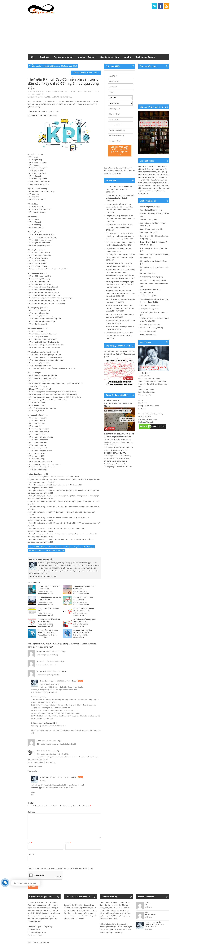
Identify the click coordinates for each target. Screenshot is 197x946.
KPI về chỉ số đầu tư (36, 207)
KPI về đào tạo (34, 165)
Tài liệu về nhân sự (63, 57)
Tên (30, 843)
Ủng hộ (127, 57)
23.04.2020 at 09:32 (53, 671)
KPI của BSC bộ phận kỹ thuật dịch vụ (42, 334)
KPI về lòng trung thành (37, 173)
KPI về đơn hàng (35, 225)
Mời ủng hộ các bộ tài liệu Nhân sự (118, 456)
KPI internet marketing (37, 199)
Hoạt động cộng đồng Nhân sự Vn (152, 254)
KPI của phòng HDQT (36, 456)
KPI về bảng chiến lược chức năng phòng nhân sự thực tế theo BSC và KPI (56, 383)
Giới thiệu (44, 57)
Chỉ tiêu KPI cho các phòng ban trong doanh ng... (83, 609)
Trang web (31, 854)
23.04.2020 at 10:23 (63, 681)
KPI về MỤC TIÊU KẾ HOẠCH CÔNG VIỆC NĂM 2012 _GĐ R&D (52, 368)
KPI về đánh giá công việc (38, 168)
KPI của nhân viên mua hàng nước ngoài (43, 287)
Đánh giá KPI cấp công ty (38, 386)
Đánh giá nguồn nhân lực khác (40, 181)
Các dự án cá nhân (109, 57)
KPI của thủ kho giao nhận (38, 324)
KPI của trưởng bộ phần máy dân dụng (43, 339)
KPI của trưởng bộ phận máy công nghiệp (44, 342)
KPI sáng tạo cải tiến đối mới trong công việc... (49, 620)
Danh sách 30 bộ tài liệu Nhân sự (118, 458)
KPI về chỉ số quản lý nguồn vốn (40, 209)
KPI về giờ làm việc (36, 170)
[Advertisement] (98, 33)
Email (67, 843)
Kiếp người (144, 258)
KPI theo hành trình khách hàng (64, 512)
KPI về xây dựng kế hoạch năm (40, 245)
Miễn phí (90, 547)
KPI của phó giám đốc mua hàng (40, 284)
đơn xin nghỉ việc (154, 177)
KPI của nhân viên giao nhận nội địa (42, 321)
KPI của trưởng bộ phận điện (39, 363)
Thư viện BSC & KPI (147, 305)
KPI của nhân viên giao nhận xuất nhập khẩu (45, 318)
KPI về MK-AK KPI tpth (37, 403)
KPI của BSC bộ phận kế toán (39, 253)
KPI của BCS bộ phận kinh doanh (41, 240)
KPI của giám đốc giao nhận (39, 313)
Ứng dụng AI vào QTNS (148, 324)
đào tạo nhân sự (151, 172)
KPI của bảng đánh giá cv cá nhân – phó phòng (46, 360)
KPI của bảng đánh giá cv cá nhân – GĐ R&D (45, 357)
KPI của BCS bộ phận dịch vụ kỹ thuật (42, 237)
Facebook (160, 6)
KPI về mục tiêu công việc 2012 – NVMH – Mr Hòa (47, 303)
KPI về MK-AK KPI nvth (37, 405)
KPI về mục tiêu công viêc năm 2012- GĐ (44, 292)
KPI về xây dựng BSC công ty (39, 279)
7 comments (38, 94)
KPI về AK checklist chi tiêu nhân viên (42, 408)
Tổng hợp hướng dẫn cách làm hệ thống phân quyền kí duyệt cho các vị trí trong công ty (120, 293)
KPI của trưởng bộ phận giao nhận (41, 316)
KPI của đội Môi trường (37, 423)
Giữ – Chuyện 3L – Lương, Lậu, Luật (153, 248)
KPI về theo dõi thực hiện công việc (41, 467)
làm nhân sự (161, 166)
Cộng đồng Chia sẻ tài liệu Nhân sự (119, 467)
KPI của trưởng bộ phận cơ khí (40, 365)
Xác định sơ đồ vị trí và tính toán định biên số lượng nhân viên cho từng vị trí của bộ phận (120, 308)
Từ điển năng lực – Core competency (153, 312)
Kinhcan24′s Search (77, 918)
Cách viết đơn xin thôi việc (149, 229)
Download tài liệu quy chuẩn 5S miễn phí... (84, 587)
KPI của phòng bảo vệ (37, 421)
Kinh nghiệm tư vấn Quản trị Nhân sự (153, 261)
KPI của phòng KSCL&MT (38, 418)
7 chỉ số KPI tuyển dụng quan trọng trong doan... (84, 620)
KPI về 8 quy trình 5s (36, 411)
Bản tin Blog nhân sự (147, 207)
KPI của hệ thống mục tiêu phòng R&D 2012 (45, 354)
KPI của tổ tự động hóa (37, 453)
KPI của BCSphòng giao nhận (39, 310)
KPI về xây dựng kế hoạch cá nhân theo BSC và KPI (47, 400)
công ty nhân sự (159, 191)
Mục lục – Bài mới (86, 57)
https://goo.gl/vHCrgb (49, 692)
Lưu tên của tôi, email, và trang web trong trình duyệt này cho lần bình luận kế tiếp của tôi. (60, 868)
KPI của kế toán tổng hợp (38, 266)
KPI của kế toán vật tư (37, 261)
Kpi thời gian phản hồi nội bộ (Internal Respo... (49, 598)
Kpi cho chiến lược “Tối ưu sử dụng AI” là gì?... (49, 587)
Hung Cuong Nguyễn (55, 91)
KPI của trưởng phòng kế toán (40, 255)
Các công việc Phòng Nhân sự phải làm (154, 213)
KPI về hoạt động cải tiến (38, 179)
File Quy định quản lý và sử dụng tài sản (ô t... (83, 598)
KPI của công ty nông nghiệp (39, 381)
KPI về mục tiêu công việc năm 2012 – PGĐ (44, 295)
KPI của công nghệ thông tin (39, 429)
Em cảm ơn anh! (150, 914)
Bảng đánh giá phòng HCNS (39, 184)
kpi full (82, 547)
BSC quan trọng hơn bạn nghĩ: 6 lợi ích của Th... (82, 631)
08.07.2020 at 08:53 (63, 777)
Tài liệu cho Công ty (145, 57)
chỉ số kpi (74, 547)
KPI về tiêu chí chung (36, 459)
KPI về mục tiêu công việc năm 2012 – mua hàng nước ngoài (51, 298)
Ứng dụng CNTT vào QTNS (150, 328)
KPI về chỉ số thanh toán (37, 212)
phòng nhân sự (150, 166)
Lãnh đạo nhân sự (146, 273)
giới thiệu (113, 929)
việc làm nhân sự (151, 188)
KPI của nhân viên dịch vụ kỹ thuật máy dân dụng (47, 345)
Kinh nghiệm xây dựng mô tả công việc (154, 267)
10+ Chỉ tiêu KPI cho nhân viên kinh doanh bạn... (48, 631)
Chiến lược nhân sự (147, 232)
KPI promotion (34, 197)
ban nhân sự (148, 183)
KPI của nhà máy (35, 426)
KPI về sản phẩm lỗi (36, 227)
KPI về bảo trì (34, 219)
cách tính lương (146, 191)
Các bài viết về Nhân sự (148, 210)
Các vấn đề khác (146, 219)
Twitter (154, 6)
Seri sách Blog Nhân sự (44, 97)
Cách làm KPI (143, 193)
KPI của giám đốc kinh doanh (39, 243)
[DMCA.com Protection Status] (152, 429)
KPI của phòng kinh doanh (38, 440)
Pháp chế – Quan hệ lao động (151, 280)
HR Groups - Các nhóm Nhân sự (118, 464)
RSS (166, 6)
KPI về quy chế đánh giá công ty (40, 461)
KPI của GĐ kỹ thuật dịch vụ (39, 337)
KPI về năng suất (35, 176)
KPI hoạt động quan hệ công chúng (41, 191)
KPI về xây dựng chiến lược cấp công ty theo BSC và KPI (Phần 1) (53, 392)
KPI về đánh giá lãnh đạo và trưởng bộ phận (45, 464)
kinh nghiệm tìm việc (149, 180)
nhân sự (141, 166)
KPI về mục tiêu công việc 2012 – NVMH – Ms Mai (47, 300)
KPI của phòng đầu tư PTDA (39, 431)
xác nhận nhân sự (155, 169)
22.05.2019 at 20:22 (52, 661)
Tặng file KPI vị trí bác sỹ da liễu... (48, 609)
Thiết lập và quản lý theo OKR (84, 73)
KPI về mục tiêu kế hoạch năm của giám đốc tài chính (48, 269)
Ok (146, 905)
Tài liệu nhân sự (146, 296)
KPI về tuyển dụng (35, 160)
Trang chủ (32, 57)
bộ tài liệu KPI (63, 547)
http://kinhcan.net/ (78, 910)
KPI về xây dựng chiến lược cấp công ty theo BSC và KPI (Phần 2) (53, 394)
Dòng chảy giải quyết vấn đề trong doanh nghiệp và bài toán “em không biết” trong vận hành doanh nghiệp (119, 207)
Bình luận (31, 812)
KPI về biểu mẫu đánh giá (38, 469)
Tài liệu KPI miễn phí (36, 550)
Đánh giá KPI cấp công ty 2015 (40, 389)
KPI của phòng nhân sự (37, 445)
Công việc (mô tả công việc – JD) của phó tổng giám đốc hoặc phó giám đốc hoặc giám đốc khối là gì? (120, 236)
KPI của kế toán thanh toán (38, 258)
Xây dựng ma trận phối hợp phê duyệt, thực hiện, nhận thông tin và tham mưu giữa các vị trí (120, 284)
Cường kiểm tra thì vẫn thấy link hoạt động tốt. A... (154, 925)
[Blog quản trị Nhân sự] (41, 8)
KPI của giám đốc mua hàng (39, 281)
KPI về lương (33, 157)
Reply (63, 651)
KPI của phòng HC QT (37, 434)
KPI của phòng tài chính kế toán (40, 451)
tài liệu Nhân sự (65, 97)
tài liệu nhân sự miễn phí (55, 550)
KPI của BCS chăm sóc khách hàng (41, 234)
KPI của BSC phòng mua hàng (40, 276)
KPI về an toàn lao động (37, 162)
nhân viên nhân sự (152, 174)
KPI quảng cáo (34, 194)
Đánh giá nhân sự (146, 334)
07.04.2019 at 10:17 (52, 651)
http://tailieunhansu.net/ (57, 726)
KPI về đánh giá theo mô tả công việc (42, 378)
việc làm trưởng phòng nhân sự (149, 185)
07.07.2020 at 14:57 (47, 751)
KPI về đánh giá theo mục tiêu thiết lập (43, 375)
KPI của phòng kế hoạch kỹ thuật (41, 437)
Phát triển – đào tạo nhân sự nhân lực (154, 284)
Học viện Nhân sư (39, 64)
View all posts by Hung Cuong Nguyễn (44, 576)
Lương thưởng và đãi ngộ (149, 277)
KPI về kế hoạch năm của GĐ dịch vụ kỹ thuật (45, 347)
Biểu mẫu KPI (34, 547)
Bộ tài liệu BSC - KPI (48, 547)
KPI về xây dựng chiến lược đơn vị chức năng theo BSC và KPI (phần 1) (55, 397)
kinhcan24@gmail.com (39, 788)
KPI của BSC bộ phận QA (38, 331)
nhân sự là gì (143, 169)
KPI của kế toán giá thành (38, 263)
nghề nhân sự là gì (161, 183)
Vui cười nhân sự (146, 331)
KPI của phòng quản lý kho (38, 448)
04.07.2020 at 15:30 (49, 741)
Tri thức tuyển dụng (147, 309)
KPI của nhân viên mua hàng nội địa (42, 290)
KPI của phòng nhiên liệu (38, 442)
